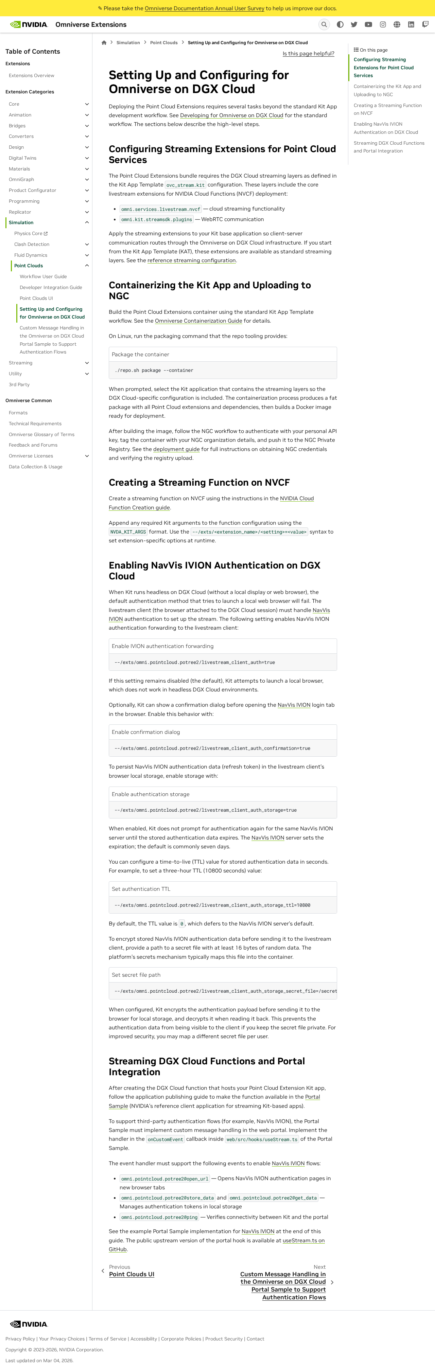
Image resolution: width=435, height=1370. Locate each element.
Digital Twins (22, 158)
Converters (21, 136)
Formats (18, 413)
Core (14, 104)
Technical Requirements (35, 423)
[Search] (324, 24)
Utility (15, 374)
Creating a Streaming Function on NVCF (388, 109)
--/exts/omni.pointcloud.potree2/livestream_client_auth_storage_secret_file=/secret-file (226, 991)
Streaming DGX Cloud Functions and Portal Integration (389, 147)
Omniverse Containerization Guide (198, 320)
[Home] (104, 42)
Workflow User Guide (43, 276)
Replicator (20, 212)
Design (16, 147)
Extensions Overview (31, 75)
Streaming (20, 363)
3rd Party (19, 384)
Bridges (17, 126)
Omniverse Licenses (31, 456)
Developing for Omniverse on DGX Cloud (231, 115)
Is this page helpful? (308, 53)
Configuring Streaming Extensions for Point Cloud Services (384, 67)
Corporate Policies (181, 1339)
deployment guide (176, 449)
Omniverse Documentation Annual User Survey (204, 8)
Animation (20, 115)
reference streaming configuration (191, 260)
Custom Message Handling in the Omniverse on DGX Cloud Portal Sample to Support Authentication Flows (52, 340)
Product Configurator (32, 190)
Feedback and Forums (33, 445)
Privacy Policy (20, 1339)
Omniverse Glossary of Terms (41, 434)
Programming (24, 201)
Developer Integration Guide (51, 287)
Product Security (224, 1339)
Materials (19, 169)
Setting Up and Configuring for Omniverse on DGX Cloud (52, 313)
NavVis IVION (294, 704)
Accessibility (143, 1339)
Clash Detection (31, 244)
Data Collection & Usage (36, 467)
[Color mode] (340, 24)
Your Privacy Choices (62, 1339)
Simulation (21, 222)
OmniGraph (21, 179)
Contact (255, 1339)
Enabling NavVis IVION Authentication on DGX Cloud (386, 128)
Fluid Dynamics (30, 255)
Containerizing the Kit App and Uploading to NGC (387, 90)
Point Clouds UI (36, 298)
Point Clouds (28, 266)
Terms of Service (107, 1339)
